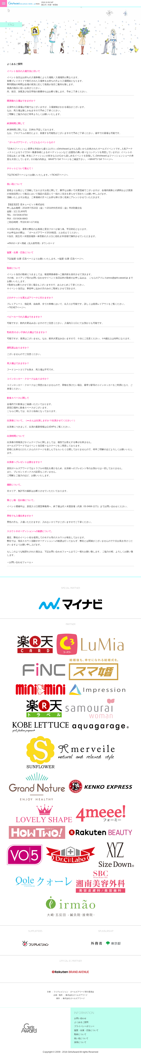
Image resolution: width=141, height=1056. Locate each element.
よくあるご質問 (81, 1022)
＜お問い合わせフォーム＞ (20, 562)
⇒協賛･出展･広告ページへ (70, 258)
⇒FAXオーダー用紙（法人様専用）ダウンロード (31, 243)
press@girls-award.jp (117, 278)
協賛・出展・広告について (86, 1030)
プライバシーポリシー (84, 1026)
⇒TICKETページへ (58, 175)
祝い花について (81, 1038)
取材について (80, 1034)
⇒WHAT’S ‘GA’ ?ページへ (100, 159)
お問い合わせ (80, 1018)
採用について (80, 1042)
